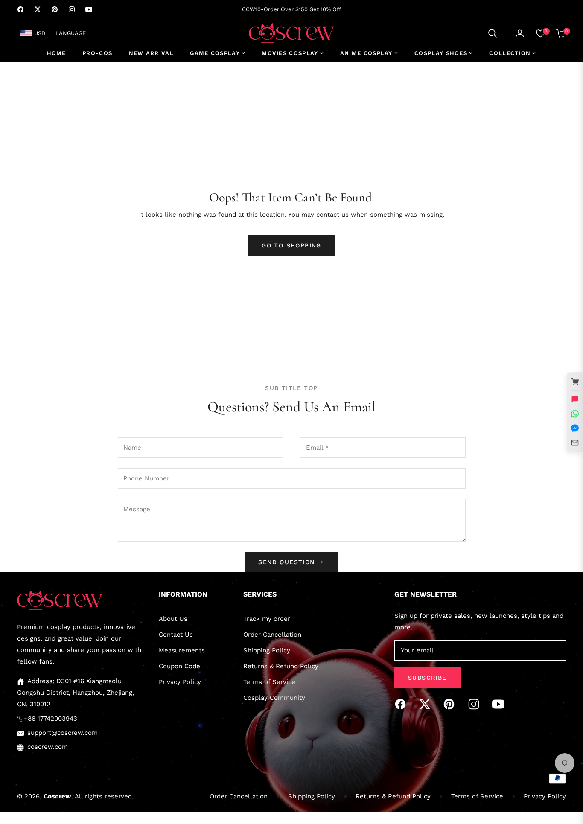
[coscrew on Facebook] (402, 704)
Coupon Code (179, 666)
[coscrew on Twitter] (427, 704)
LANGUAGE (70, 33)
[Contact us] (575, 399)
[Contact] (575, 442)
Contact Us (176, 634)
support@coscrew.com (62, 733)
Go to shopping (291, 245)
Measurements (182, 650)
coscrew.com (47, 747)
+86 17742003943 (50, 718)
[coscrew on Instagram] (476, 704)
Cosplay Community (274, 698)
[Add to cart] (575, 381)
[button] (492, 33)
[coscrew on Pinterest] (451, 704)
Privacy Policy (180, 682)
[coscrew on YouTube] (500, 704)
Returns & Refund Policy (280, 666)
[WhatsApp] (575, 413)
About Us (173, 619)
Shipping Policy (266, 650)
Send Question (288, 562)
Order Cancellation (272, 634)
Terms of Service (269, 682)
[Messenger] (575, 428)
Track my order (266, 619)
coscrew (57, 796)
